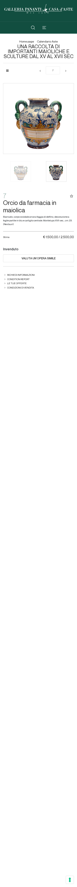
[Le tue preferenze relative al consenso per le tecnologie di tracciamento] (70, 880)
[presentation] (10, 118)
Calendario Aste (47, 41)
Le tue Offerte (17, 283)
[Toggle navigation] (44, 27)
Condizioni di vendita (20, 287)
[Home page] (38, 8)
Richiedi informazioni (21, 274)
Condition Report (18, 279)
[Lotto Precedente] (40, 71)
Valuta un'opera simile (39, 258)
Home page (26, 41)
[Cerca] (33, 27)
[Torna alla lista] (9, 71)
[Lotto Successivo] (66, 71)
